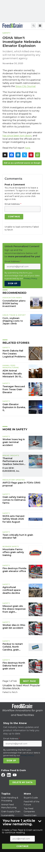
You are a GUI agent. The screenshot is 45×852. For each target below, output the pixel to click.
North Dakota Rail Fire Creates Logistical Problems (14, 353)
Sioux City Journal (26, 86)
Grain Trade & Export (14, 315)
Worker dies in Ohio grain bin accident (13, 626)
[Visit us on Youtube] (14, 775)
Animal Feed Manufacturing (10, 366)
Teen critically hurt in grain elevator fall (17, 536)
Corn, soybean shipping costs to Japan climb (12, 321)
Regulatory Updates (13, 480)
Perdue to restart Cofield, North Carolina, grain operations (12, 647)
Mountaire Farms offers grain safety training (13, 552)
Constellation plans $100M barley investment (14, 303)
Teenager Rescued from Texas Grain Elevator (13, 389)
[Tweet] (24, 154)
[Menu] (40, 25)
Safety (6, 33)
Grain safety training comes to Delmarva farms (14, 500)
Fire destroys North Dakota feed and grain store (13, 665)
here (27, 148)
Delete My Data (22, 782)
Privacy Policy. (30, 278)
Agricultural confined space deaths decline (11, 590)
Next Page (29, 681)
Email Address (13, 204)
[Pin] (31, 154)
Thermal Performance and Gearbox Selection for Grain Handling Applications (13, 461)
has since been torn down (17, 135)
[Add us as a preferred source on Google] (37, 154)
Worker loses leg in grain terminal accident (13, 442)
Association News (12, 298)
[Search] (33, 25)
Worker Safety (10, 546)
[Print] (5, 154)
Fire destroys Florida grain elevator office (14, 570)
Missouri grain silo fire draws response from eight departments (14, 609)
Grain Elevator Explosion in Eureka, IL (14, 407)
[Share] (11, 154)
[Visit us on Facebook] (3, 775)
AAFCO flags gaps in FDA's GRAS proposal (21, 484)
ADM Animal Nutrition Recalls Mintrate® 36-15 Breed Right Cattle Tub (13, 373)
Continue (22, 846)
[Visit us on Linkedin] (9, 775)
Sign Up (12, 283)
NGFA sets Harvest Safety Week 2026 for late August (13, 519)
